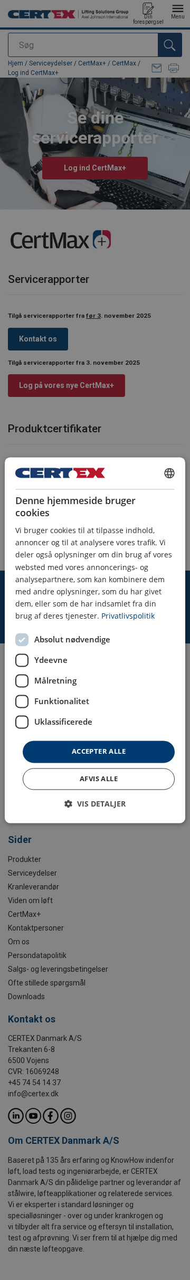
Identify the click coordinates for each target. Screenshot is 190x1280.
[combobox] (169, 473)
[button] (95, 804)
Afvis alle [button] (99, 778)
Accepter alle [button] (99, 751)
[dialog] (95, 640)
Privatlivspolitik (128, 616)
